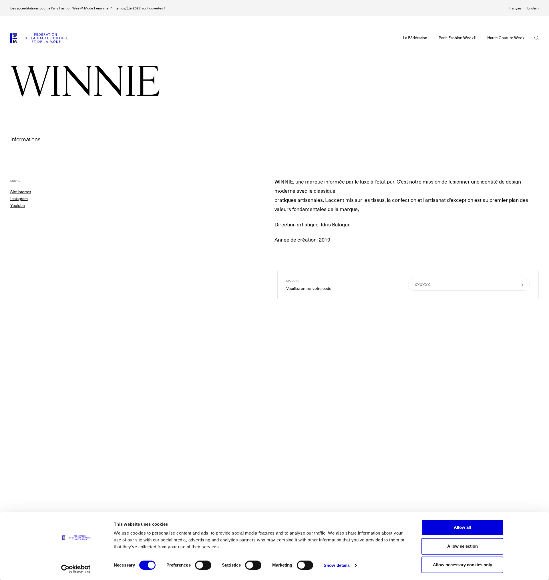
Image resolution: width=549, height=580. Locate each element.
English (533, 8)
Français (515, 8)
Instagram (19, 198)
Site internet (20, 191)
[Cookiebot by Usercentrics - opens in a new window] (76, 569)
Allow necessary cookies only (462, 564)
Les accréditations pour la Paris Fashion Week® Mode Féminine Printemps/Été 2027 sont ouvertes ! (87, 8)
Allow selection (462, 546)
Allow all (462, 527)
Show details (337, 565)
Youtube (17, 205)
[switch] (203, 565)
